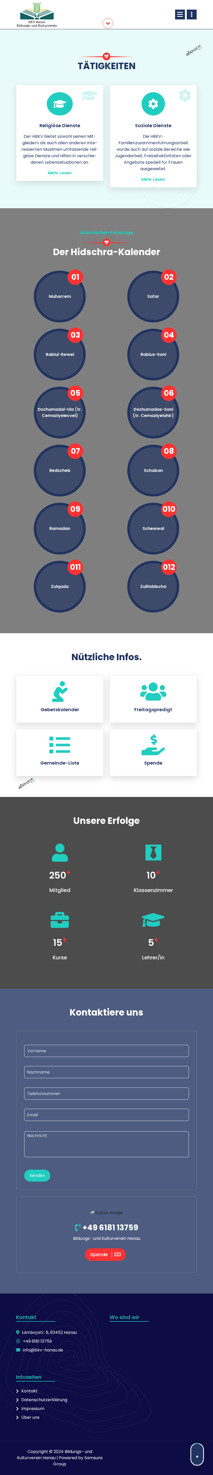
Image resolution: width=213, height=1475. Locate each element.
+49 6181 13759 (109, 1227)
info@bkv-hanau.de (43, 1350)
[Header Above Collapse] (192, 14)
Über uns (30, 1417)
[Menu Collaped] (180, 14)
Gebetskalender (60, 709)
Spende (153, 763)
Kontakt (29, 1391)
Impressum (32, 1409)
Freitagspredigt (153, 709)
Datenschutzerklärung (44, 1400)
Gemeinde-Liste (59, 763)
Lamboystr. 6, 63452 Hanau (49, 1332)
